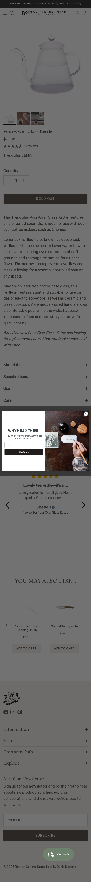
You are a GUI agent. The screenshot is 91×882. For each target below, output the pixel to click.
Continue (24, 451)
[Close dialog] (86, 414)
